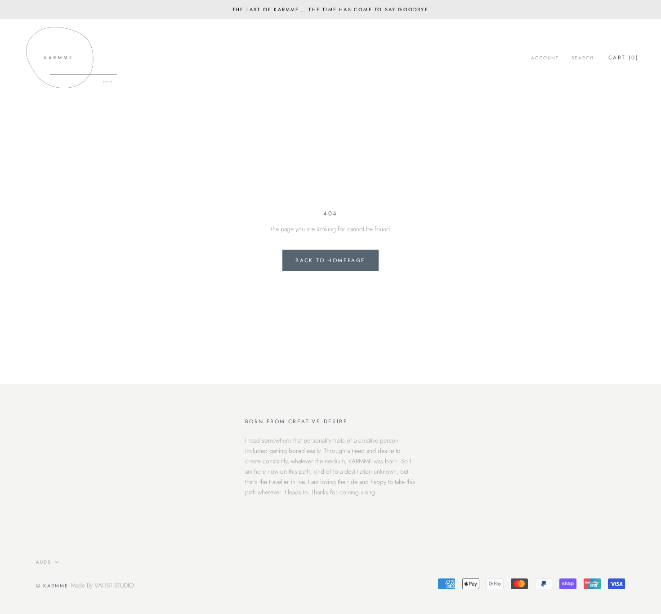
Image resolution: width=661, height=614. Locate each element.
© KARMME (52, 585)
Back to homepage (330, 260)
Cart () (623, 58)
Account (545, 57)
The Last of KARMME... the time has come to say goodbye (330, 9)
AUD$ (43, 562)
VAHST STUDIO (114, 585)
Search (583, 57)
